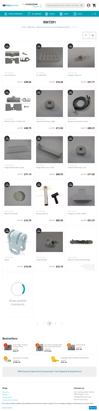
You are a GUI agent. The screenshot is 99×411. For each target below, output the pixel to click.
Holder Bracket (41, 260)
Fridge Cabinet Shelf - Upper (14, 168)
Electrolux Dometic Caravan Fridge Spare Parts (53, 27)
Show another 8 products (17, 302)
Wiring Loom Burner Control (78, 121)
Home (23, 27)
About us (5, 392)
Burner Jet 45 (80, 345)
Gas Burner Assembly (20, 358)
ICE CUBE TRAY (41, 75)
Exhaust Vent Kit (42, 214)
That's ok (92, 408)
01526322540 (30, 4)
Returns (5, 395)
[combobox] (65, 5)
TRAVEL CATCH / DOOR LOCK (14, 121)
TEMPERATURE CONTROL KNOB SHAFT (75, 358)
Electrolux (31, 27)
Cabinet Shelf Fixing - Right (45, 121)
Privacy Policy (7, 397)
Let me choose (7, 408)
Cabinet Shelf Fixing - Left (77, 168)
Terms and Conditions (10, 400)
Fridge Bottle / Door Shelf (45, 168)
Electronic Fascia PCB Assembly (79, 260)
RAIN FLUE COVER (10, 214)
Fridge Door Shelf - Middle (77, 214)
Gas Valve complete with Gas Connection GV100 (53, 346)
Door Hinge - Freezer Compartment (20, 346)
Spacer (6, 260)
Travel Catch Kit (9, 75)
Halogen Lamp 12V (74, 75)
